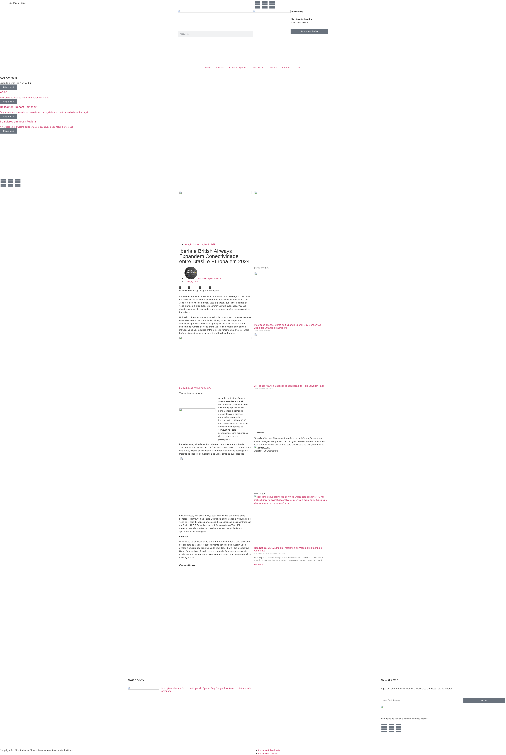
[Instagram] (257, 4)
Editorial (286, 67)
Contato (273, 67)
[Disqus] (215, 603)
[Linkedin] (272, 4)
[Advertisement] (79, 157)
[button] (183, 289)
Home (207, 67)
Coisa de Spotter (237, 67)
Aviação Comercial (193, 244)
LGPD (298, 67)
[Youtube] (265, 4)
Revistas (220, 67)
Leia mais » (258, 565)
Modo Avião (258, 67)
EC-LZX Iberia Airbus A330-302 (195, 388)
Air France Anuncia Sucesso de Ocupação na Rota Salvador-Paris (289, 386)
